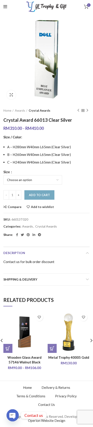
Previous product (78, 110)
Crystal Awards (39, 110)
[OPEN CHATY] (13, 415)
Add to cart (39, 195)
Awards (20, 110)
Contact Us (46, 405)
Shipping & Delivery (20, 279)
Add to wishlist (42, 206)
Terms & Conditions (30, 396)
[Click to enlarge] (11, 94)
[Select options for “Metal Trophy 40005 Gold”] (52, 348)
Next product (87, 110)
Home (7, 110)
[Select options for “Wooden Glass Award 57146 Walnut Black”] (7, 348)
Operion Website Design (46, 420)
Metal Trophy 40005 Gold (68, 357)
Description (14, 253)
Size (7, 172)
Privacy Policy (66, 396)
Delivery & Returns (56, 387)
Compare (14, 206)
